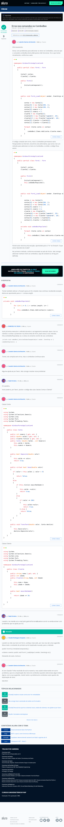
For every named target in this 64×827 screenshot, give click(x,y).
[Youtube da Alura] (41, 820)
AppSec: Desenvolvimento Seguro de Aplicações (23, 762)
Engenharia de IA (6, 754)
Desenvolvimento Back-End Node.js (29, 781)
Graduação (5, 795)
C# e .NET (21, 30)
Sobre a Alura (13, 817)
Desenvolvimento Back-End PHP (10, 780)
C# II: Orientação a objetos (32, 30)
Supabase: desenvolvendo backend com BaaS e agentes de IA (29, 737)
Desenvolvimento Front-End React (30, 775)
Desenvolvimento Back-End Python (21, 730)
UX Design (10, 771)
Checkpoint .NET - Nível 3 (18, 741)
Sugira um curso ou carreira (17, 823)
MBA (19, 795)
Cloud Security (5, 762)
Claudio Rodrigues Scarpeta (17, 638)
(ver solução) (4, 32)
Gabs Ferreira (12, 381)
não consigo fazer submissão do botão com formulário (24, 701)
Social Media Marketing (27, 786)
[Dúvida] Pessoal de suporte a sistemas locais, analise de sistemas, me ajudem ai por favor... (35, 707)
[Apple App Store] (60, 820)
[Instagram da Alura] (48, 820)
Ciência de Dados (6, 758)
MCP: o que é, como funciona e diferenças (23, 733)
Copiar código (56, 137)
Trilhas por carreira (10, 749)
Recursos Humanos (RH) (14, 786)
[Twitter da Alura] (44, 820)
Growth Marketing (38, 786)
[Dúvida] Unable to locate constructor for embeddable (24, 694)
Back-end (14, 30)
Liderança (4, 786)
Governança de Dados (27, 758)
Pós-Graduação (33, 819)
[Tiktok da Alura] (51, 820)
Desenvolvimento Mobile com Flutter (11, 775)
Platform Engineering (7, 767)
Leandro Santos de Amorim (27, 42)
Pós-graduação (13, 795)
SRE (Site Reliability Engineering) (21, 767)
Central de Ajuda (14, 819)
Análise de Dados (16, 758)
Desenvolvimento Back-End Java (10, 781)
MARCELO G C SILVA (14, 326)
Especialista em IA (16, 754)
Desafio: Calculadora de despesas (18, 714)
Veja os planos (56, 3)
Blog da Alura (13, 821)
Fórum (4, 9)
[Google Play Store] (57, 820)
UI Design (4, 771)
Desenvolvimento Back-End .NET (27, 780)
